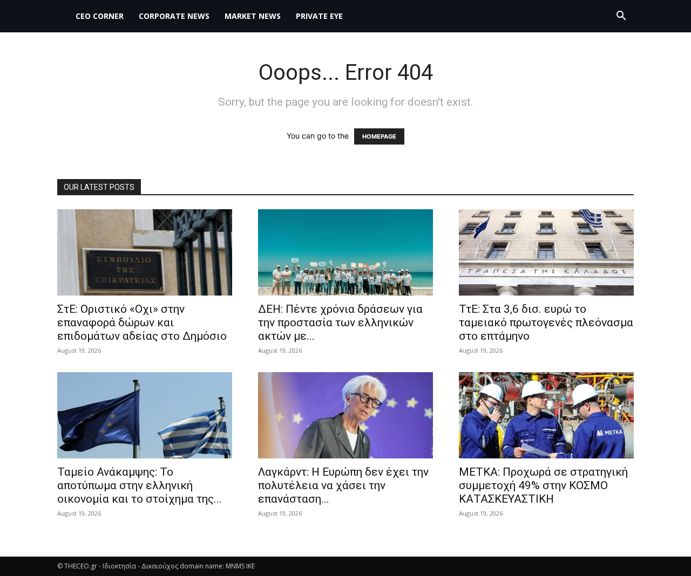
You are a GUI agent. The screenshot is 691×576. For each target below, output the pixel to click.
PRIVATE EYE (319, 16)
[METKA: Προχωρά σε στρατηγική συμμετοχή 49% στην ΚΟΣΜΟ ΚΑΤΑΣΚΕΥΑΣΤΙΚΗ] (546, 415)
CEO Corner (100, 16)
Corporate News (174, 16)
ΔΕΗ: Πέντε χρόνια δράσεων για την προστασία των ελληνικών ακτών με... (340, 322)
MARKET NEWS (253, 16)
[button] (621, 17)
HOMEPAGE (379, 136)
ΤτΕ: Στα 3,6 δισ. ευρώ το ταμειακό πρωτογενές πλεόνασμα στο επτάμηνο (546, 322)
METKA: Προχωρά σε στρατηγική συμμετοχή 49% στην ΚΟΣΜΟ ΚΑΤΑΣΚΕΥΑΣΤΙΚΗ (543, 485)
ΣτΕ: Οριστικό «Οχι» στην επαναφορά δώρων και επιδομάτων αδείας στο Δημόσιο (142, 322)
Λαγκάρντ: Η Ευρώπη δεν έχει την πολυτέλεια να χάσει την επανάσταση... (343, 485)
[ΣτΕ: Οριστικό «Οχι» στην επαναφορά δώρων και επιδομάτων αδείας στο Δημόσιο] (144, 252)
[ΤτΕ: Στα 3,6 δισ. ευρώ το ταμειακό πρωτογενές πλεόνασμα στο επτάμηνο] (546, 252)
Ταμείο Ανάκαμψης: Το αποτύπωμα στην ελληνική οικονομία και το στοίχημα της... (139, 485)
